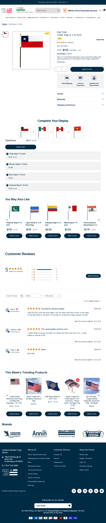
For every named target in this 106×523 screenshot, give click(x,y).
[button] (11, 18)
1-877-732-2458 (11, 465)
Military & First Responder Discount (82, 10)
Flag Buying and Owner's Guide (39, 458)
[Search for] (58, 10)
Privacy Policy (33, 474)
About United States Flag (37, 455)
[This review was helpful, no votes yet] (94, 321)
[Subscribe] (69, 505)
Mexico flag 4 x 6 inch (18, 164)
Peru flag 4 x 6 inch (17, 175)
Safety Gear (84, 455)
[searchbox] (12, 296)
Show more (61, 62)
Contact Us (58, 455)
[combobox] (34, 296)
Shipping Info (58, 462)
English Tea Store (86, 458)
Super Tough (62, 32)
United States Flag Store (17, 491)
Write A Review (93, 276)
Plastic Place (84, 470)
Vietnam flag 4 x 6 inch (18, 185)
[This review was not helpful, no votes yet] (98, 321)
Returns (56, 458)
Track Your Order (60, 466)
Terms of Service (34, 478)
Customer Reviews (35, 470)
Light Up (83, 462)
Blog (29, 462)
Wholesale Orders (34, 466)
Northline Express (86, 466)
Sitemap (31, 485)
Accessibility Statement (36, 481)
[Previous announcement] (20, 2)
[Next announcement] (85, 2)
